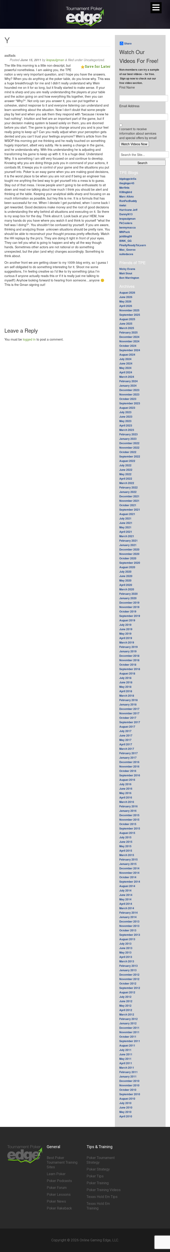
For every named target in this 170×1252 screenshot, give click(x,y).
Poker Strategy (98, 1169)
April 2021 (125, 532)
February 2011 (128, 1072)
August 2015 (127, 833)
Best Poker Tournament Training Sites (62, 1162)
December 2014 (129, 868)
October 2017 (127, 718)
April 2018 (125, 691)
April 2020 (125, 585)
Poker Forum (57, 1188)
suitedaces (126, 254)
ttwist (122, 205)
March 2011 (126, 1068)
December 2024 (129, 337)
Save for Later (97, 66)
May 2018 (125, 687)
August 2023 (127, 408)
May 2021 (125, 527)
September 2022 (129, 456)
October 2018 (127, 665)
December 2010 (129, 1081)
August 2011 (127, 1045)
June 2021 (125, 523)
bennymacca (127, 227)
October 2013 (127, 930)
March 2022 (126, 483)
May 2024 (125, 368)
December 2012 (129, 975)
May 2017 (125, 740)
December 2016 (129, 762)
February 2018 (128, 700)
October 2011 (127, 1037)
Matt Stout (125, 273)
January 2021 (128, 545)
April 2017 (125, 744)
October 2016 (127, 771)
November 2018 (129, 660)
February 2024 (128, 381)
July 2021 (125, 518)
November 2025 (129, 310)
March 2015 (126, 855)
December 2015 (129, 815)
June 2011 (125, 1054)
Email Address (129, 106)
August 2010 (127, 1099)
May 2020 (125, 580)
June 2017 (125, 735)
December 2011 (129, 1028)
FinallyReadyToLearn (132, 245)
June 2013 (125, 948)
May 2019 (125, 634)
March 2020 (126, 589)
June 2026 (125, 297)
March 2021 (126, 536)
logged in (29, 339)
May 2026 (125, 301)
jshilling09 (125, 236)
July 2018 (125, 678)
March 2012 (126, 1014)
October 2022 (127, 452)
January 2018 (128, 704)
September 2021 (129, 510)
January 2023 (128, 439)
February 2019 (128, 647)
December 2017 (129, 709)
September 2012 (129, 988)
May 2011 (125, 1059)
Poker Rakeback (59, 1208)
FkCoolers (125, 223)
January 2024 (128, 386)
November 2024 (129, 341)
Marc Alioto (126, 196)
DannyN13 (126, 214)
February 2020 (128, 594)
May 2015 (125, 846)
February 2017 (128, 753)
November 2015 (129, 820)
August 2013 (127, 939)
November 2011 (129, 1032)
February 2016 (128, 806)
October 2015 (127, 824)
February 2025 (128, 332)
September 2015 (129, 828)
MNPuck (124, 232)
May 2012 (125, 1006)
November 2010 (129, 1085)
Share (128, 43)
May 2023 (125, 421)
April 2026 (125, 306)
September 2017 (129, 722)
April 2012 (125, 1010)
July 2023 (125, 412)
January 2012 (128, 1023)
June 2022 (125, 470)
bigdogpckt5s (127, 179)
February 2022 (128, 487)
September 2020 (129, 563)
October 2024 (127, 346)
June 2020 (125, 576)
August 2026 (127, 293)
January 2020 (128, 598)
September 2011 (129, 1041)
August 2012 (127, 992)
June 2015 (125, 842)
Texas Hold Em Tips (102, 1197)
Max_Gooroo (127, 250)
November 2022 (129, 448)
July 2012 (125, 997)
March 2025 (126, 328)
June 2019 (125, 629)
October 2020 (127, 558)
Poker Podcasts (59, 1181)
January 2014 (128, 917)
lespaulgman (55, 60)
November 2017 (129, 713)
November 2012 (129, 979)
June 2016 (125, 789)
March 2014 (126, 908)
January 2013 (128, 970)
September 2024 (129, 350)
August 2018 (127, 673)
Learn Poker (56, 1174)
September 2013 (129, 935)
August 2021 (127, 514)
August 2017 (127, 727)
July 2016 (125, 784)
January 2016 (128, 811)
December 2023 (129, 390)
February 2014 (128, 913)
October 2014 (127, 877)
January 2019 (128, 651)
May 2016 (125, 793)
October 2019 (127, 611)
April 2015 (125, 851)
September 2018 (129, 669)
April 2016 (125, 797)
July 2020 (125, 572)
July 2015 (125, 837)
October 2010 (127, 1090)
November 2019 (129, 607)
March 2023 (126, 430)
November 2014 (129, 873)
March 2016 (126, 802)
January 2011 (128, 1076)
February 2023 (128, 434)
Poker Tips (95, 1176)
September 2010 (129, 1094)
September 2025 (129, 315)
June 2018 (125, 682)
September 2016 (129, 775)
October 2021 (127, 505)
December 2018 (129, 656)
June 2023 (125, 417)
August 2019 (127, 620)
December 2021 (129, 496)
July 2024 (125, 359)
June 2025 (125, 324)
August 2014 (127, 886)
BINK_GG (125, 241)
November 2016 (129, 766)
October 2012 (127, 983)
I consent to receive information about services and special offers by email (137, 133)
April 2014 (125, 904)
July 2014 (125, 890)
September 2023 (129, 403)
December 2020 (129, 549)
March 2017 (126, 749)
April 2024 (125, 372)
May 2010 (125, 1112)
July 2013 (125, 944)
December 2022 (129, 443)
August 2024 (127, 355)
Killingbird (125, 192)
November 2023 (129, 394)
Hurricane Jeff (128, 210)
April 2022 (125, 479)
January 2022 (128, 492)
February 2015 (128, 859)
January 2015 (128, 864)
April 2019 (125, 638)
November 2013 (129, 926)
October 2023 (127, 399)
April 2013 (125, 957)
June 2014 (125, 895)
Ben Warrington (129, 278)
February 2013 (128, 966)
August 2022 (127, 461)
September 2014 (129, 882)
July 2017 (125, 731)
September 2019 (129, 616)
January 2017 (128, 758)
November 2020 (129, 554)
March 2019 (126, 642)
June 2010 (125, 1107)
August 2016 (127, 780)
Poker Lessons (59, 1194)
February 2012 (128, 1019)
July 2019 (125, 625)
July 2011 (125, 1050)
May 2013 (125, 952)
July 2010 (125, 1103)
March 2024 (126, 377)
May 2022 (125, 474)
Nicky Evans (127, 269)
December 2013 (129, 921)
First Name (127, 87)
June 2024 (125, 363)
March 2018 (126, 696)
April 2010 (125, 1116)
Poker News (56, 1201)
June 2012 (125, 1001)
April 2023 (125, 425)
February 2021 (128, 541)
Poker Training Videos (104, 1190)
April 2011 (125, 1063)
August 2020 (127, 567)
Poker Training (98, 1183)
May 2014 (125, 899)
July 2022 (125, 465)
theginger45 (126, 183)
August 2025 (127, 319)
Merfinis (124, 188)
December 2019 (129, 603)
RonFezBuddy (128, 201)
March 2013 (126, 961)
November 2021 (129, 501)
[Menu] (156, 7)
